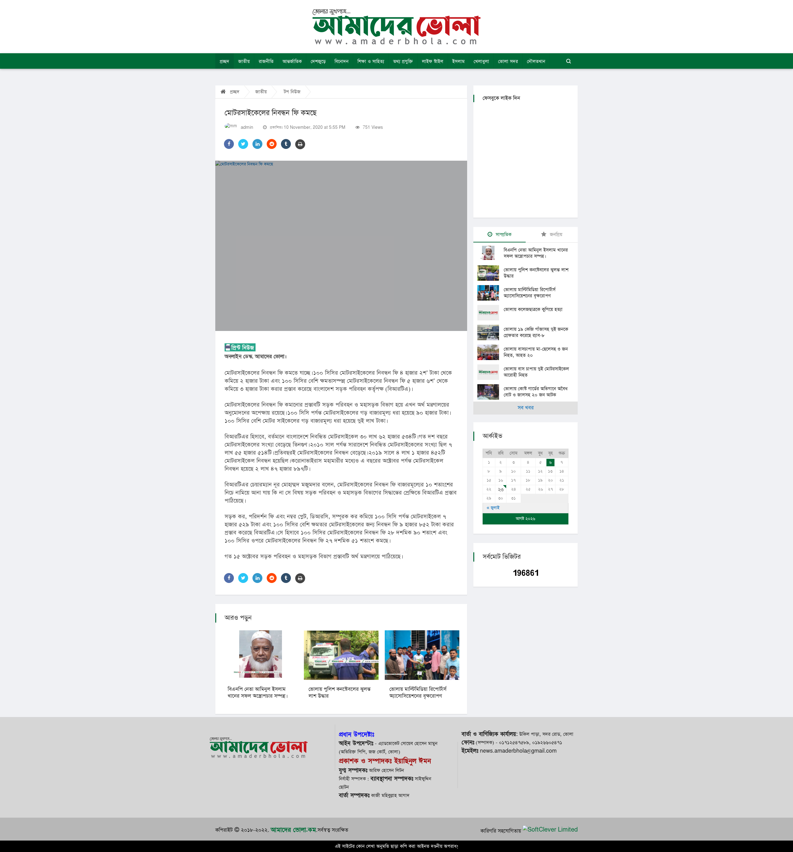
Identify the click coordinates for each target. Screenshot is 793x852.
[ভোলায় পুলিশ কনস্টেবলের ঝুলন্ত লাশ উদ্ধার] (490, 273)
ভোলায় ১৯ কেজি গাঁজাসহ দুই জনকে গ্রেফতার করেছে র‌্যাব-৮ (536, 332)
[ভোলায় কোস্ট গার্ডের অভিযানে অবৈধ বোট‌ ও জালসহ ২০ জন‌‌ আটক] (490, 392)
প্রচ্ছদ (224, 61)
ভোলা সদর (508, 61)
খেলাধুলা (481, 61)
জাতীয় (244, 61)
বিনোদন (341, 61)
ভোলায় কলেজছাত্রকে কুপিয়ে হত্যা (533, 309)
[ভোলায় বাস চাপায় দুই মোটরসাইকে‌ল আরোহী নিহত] (490, 372)
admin (247, 127)
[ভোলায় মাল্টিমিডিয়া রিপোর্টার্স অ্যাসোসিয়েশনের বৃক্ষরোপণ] (490, 293)
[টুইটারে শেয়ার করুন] (243, 144)
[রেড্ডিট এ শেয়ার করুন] (272, 144)
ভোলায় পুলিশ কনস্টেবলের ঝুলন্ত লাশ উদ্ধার (339, 693)
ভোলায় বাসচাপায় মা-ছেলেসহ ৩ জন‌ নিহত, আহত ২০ (536, 352)
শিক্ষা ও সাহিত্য (370, 61)
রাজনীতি (266, 61)
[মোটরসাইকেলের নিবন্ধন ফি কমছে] (341, 246)
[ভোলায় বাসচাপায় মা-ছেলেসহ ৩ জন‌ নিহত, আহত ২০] (490, 352)
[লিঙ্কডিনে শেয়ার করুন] (257, 144)
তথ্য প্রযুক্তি (403, 61)
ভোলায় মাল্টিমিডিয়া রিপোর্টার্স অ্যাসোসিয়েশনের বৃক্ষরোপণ (417, 693)
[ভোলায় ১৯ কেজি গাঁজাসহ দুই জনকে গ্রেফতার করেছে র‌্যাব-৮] (490, 332)
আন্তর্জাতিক (292, 61)
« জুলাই (493, 508)
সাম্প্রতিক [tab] (502, 234)
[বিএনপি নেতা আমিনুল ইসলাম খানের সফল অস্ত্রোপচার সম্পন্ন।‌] (490, 253)
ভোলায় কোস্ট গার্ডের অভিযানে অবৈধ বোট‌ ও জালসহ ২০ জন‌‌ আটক (535, 391)
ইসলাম (458, 61)
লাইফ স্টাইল (432, 61)
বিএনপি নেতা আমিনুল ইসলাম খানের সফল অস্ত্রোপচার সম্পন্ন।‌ (257, 693)
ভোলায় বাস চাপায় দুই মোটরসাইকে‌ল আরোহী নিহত (536, 372)
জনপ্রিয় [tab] (555, 234)
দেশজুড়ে (318, 61)
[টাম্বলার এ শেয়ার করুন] (286, 144)
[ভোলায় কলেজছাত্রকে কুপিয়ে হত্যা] (490, 312)
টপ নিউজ (292, 92)
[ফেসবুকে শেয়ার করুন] (229, 144)
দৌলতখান (536, 61)
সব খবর (526, 407)
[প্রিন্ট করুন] (300, 144)
